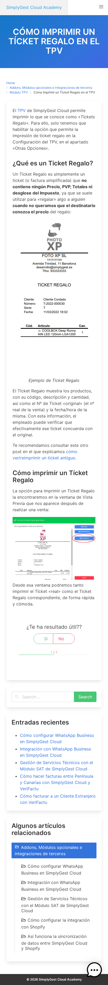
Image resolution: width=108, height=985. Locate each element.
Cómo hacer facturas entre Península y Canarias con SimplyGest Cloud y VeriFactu (56, 782)
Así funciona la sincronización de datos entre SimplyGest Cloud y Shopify (54, 942)
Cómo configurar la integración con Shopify (55, 923)
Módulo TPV (19, 92)
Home (10, 83)
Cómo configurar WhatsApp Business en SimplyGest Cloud (52, 870)
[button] (101, 7)
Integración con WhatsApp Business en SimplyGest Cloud (51, 886)
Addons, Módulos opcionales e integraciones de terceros (51, 88)
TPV (22, 110)
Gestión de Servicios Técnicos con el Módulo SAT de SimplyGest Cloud (55, 904)
